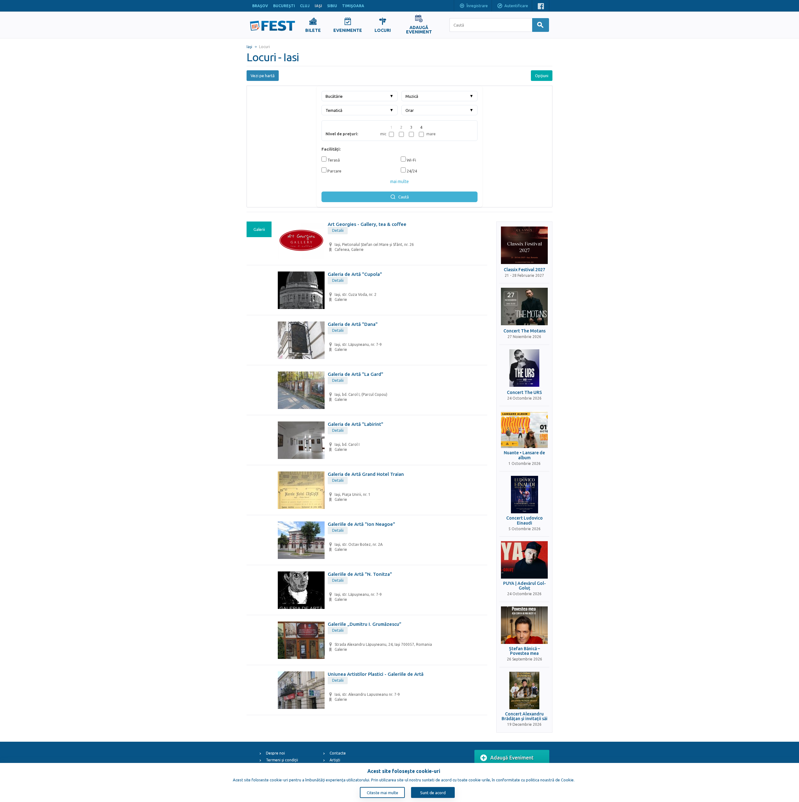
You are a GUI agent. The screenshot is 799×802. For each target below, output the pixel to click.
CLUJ (305, 6)
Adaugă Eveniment (512, 757)
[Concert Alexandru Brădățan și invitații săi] (524, 690)
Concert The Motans (524, 331)
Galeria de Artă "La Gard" (355, 374)
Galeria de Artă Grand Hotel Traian (366, 474)
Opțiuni (541, 75)
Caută (403, 197)
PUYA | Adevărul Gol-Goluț (524, 585)
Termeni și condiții (282, 760)
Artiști (335, 760)
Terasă (333, 160)
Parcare (333, 171)
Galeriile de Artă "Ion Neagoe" (361, 524)
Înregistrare (477, 5)
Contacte (338, 753)
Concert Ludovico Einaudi (524, 520)
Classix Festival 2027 (524, 269)
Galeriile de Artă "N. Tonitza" (360, 574)
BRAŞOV (260, 6)
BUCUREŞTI (284, 6)
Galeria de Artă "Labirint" (355, 424)
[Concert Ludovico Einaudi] (524, 494)
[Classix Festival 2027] (524, 245)
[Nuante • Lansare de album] (524, 429)
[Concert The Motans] (524, 306)
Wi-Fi (411, 160)
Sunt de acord (433, 792)
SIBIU (332, 6)
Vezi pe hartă (263, 75)
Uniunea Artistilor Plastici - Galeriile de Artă (376, 674)
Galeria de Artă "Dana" (353, 324)
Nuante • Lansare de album (524, 455)
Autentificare (516, 5)
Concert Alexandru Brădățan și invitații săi (524, 716)
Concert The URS (524, 392)
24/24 (411, 171)
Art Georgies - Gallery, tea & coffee (367, 224)
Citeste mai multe (382, 792)
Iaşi (249, 47)
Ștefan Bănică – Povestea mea (524, 651)
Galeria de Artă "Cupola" (355, 274)
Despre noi (275, 753)
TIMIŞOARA (353, 6)
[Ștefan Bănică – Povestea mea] (524, 625)
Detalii (338, 230)
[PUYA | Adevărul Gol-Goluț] (524, 560)
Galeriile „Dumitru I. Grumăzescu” (364, 624)
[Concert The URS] (524, 368)
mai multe (399, 181)
